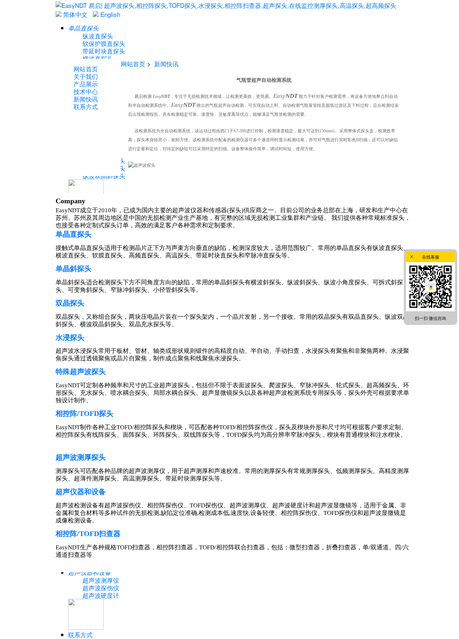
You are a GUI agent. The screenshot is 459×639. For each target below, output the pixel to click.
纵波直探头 (97, 35)
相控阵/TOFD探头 (84, 413)
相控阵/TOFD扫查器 (88, 534)
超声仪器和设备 (81, 492)
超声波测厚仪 (100, 580)
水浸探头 (70, 337)
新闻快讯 (166, 63)
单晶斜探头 (73, 269)
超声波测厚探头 (81, 457)
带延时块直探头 (103, 50)
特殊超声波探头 (81, 371)
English (109, 14)
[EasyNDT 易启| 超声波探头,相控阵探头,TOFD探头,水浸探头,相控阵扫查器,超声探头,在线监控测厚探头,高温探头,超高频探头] (226, 5)
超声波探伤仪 (100, 587)
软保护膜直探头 (103, 43)
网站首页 (133, 63)
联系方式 (80, 634)
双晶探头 (70, 303)
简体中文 (74, 14)
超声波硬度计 (100, 595)
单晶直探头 (73, 234)
